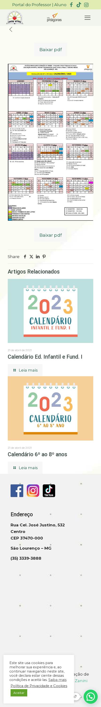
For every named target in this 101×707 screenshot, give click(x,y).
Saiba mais (57, 680)
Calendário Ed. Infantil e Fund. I (45, 357)
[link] (14, 18)
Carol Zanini (75, 680)
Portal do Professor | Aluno (39, 4)
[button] (91, 697)
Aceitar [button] (18, 693)
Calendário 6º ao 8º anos (37, 454)
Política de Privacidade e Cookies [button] (39, 686)
